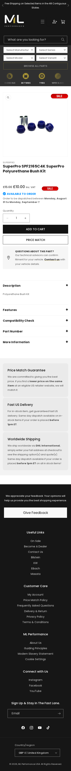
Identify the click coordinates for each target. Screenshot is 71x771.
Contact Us (35, 552)
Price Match (35, 240)
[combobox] (35, 39)
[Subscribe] (59, 713)
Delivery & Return (35, 611)
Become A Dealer (35, 546)
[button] (42, 22)
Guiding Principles (35, 648)
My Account (36, 595)
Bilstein (35, 557)
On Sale (35, 541)
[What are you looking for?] (63, 39)
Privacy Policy (35, 617)
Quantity (8, 211)
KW (36, 563)
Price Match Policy (35, 600)
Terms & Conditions (35, 622)
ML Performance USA (29, 764)
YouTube (35, 691)
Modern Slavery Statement (35, 654)
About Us (35, 643)
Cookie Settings (35, 659)
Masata (36, 574)
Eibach (35, 568)
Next (68, 78)
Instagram (35, 680)
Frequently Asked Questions (35, 605)
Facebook (35, 685)
